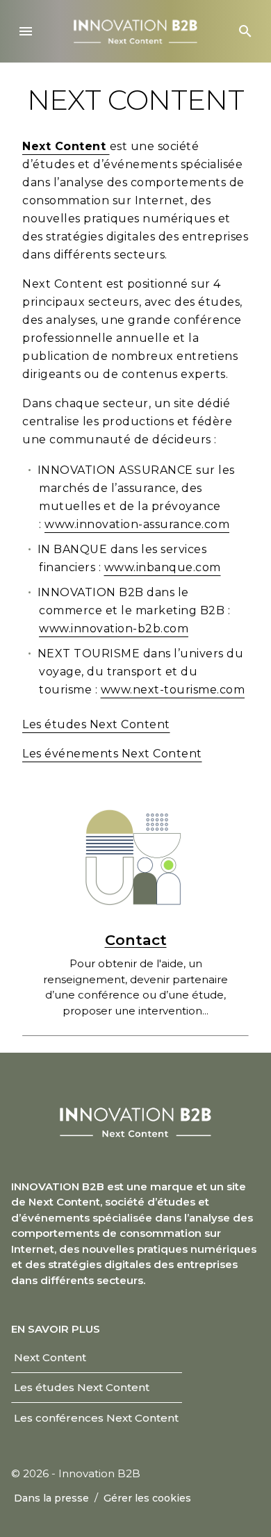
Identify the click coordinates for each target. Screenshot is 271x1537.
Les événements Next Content (112, 753)
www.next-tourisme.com (173, 689)
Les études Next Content (96, 724)
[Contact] (135, 854)
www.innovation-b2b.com (113, 628)
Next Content (66, 146)
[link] (50, 1358)
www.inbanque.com (162, 567)
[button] (25, 31)
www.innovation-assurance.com (136, 524)
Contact (136, 939)
